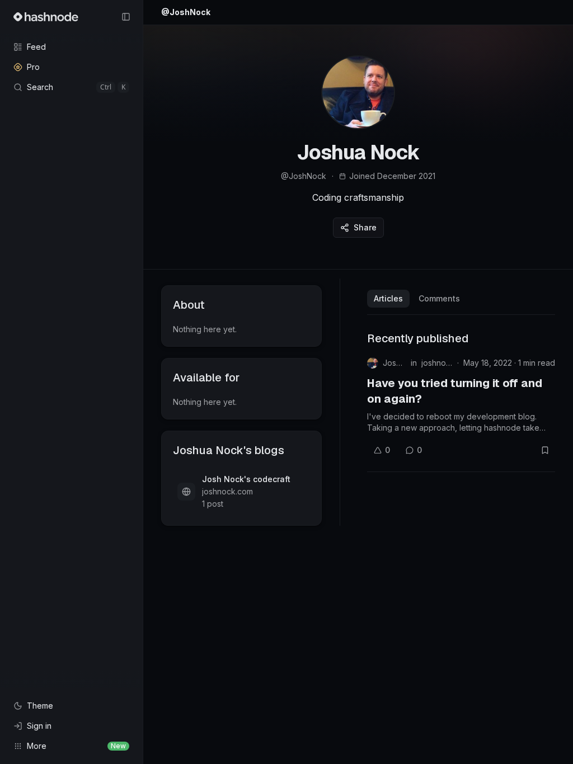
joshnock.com (437, 362)
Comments (439, 298)
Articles (388, 298)
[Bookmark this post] (545, 450)
